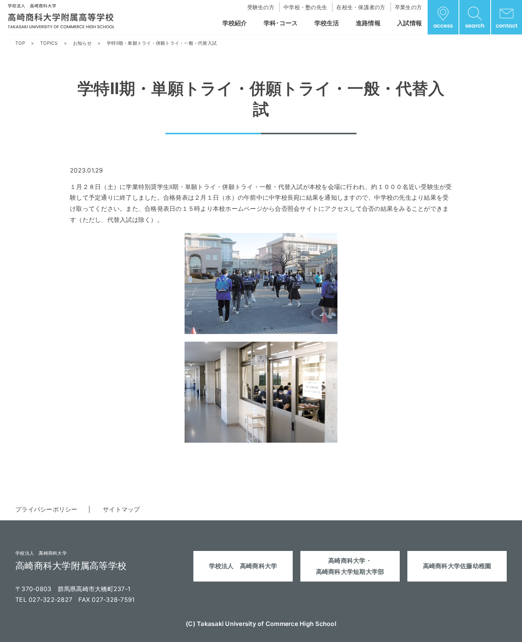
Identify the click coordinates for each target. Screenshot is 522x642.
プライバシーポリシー (46, 509)
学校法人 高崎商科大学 (243, 566)
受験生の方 (260, 7)
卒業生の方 (408, 7)
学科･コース (281, 23)
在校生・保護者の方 (360, 7)
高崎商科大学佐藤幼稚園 (457, 566)
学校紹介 (234, 23)
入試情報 (409, 23)
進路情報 (368, 23)
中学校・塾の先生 (305, 7)
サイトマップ (121, 509)
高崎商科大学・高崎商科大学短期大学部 (350, 566)
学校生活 (326, 23)
